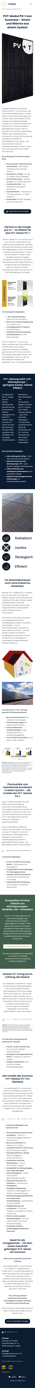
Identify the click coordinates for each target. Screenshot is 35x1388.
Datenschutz (21, 1380)
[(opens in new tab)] (13, 1377)
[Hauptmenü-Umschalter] (31, 4)
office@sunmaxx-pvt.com (12, 1353)
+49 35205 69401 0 (9, 1356)
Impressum (13, 1380)
